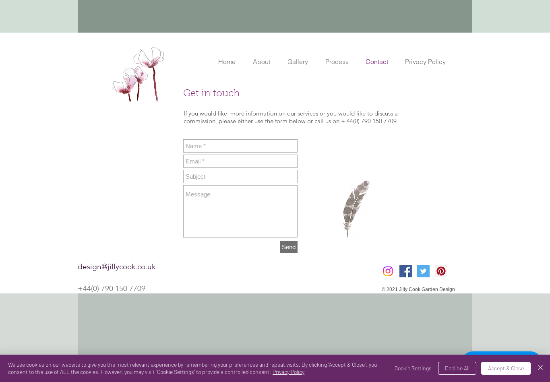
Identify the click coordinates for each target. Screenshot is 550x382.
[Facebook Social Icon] (405, 271)
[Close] (540, 368)
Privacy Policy (288, 371)
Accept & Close (506, 368)
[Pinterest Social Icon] (441, 271)
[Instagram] (388, 271)
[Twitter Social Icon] (423, 271)
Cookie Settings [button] (413, 368)
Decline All (457, 368)
